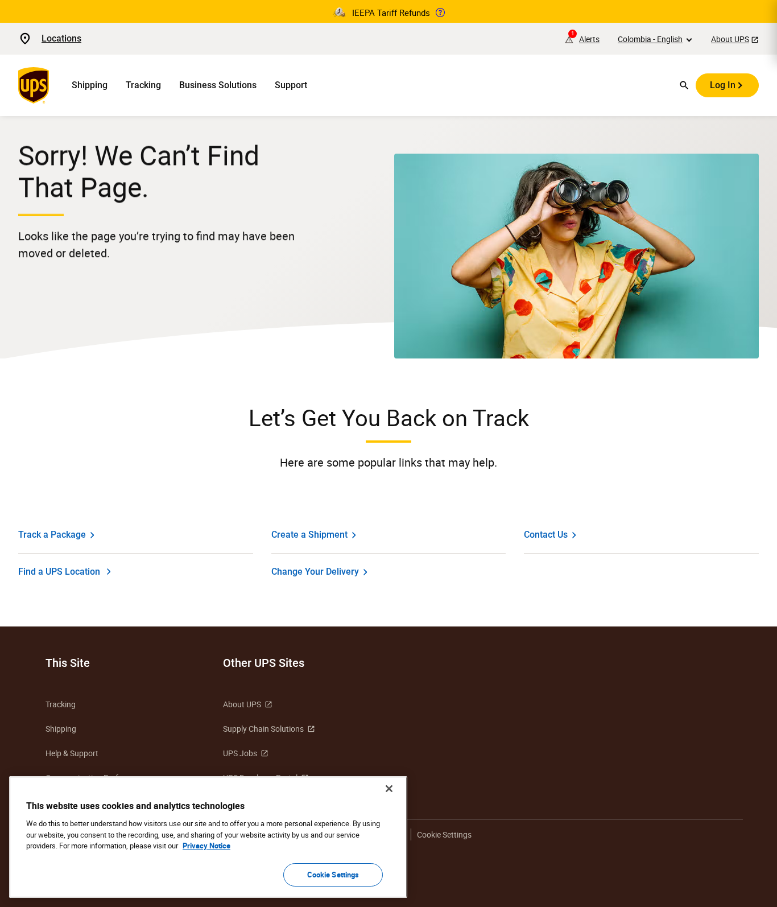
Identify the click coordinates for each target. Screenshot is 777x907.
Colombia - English (650, 39)
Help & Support (72, 753)
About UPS (730, 39)
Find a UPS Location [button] (59, 571)
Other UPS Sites (263, 663)
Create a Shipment (309, 534)
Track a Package (52, 534)
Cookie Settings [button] (444, 834)
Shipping (90, 85)
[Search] (684, 85)
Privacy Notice (206, 845)
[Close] (389, 788)
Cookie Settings (333, 874)
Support (291, 85)
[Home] (35, 85)
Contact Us (546, 534)
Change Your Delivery (315, 571)
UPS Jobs (240, 753)
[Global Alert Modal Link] (440, 12)
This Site (68, 663)
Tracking (143, 85)
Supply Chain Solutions (263, 728)
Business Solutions (218, 85)
